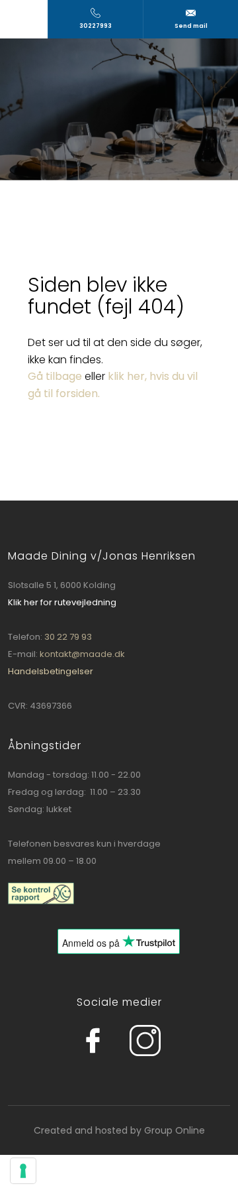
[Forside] (119, 108)
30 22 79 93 (68, 636)
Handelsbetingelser (50, 671)
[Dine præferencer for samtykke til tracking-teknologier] (23, 1170)
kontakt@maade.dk (82, 654)
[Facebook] (58, 1040)
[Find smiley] (41, 893)
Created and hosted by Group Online (119, 1130)
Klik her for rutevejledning (62, 602)
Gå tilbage (55, 376)
